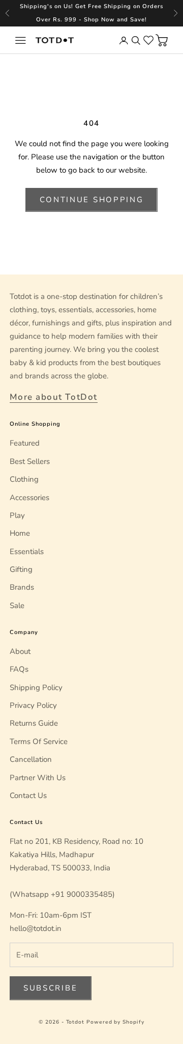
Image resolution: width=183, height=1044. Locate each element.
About (20, 651)
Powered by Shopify (115, 1022)
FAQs (19, 669)
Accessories (29, 497)
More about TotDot (54, 397)
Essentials (27, 551)
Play (17, 515)
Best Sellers (30, 461)
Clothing (24, 479)
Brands (22, 587)
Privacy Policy (33, 705)
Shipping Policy (36, 687)
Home (20, 533)
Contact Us (28, 795)
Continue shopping (92, 200)
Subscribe (50, 988)
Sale (17, 605)
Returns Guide (34, 723)
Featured (25, 443)
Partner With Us (38, 778)
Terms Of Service (39, 741)
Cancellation (31, 759)
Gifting (21, 569)
